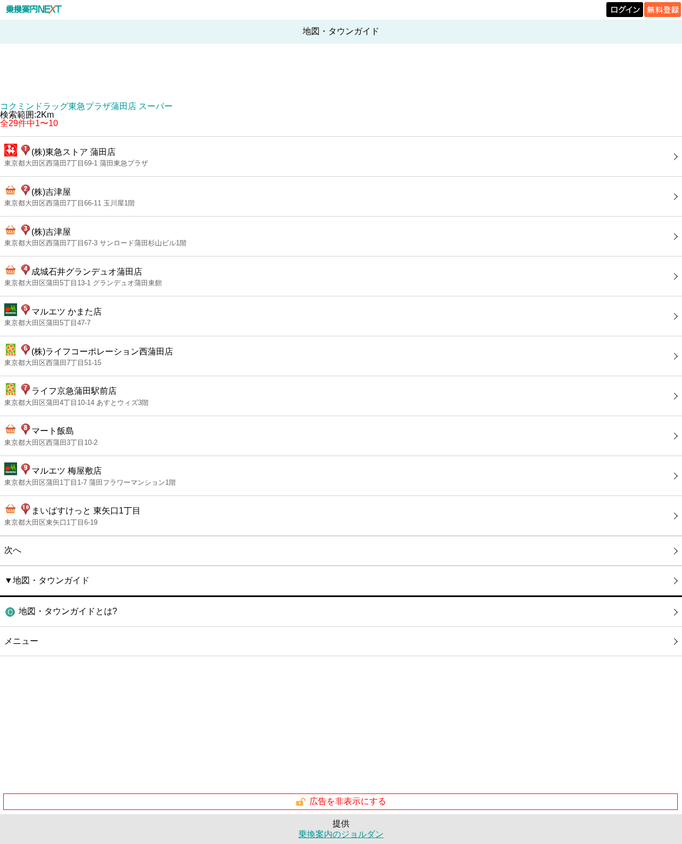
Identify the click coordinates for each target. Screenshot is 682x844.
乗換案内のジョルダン (341, 834)
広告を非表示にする (348, 801)
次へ (12, 550)
